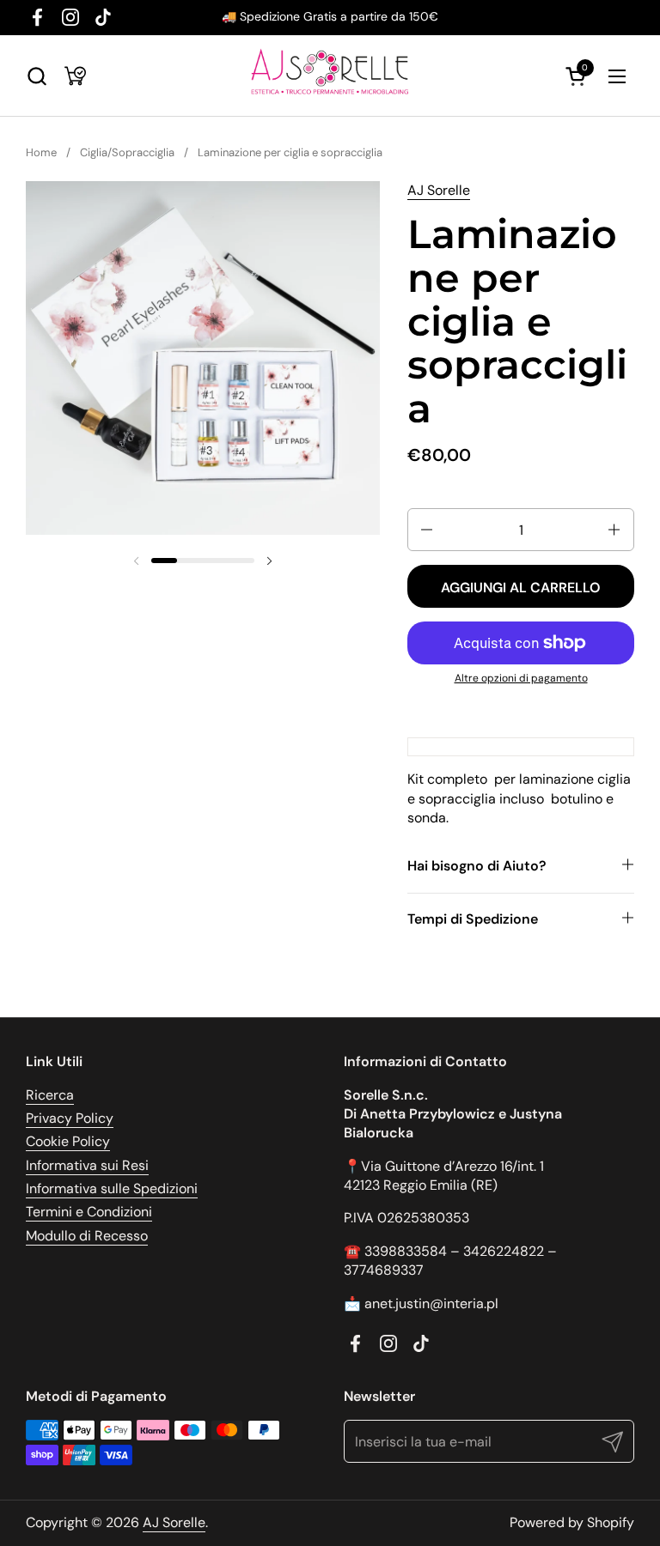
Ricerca (50, 1095)
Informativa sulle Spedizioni (112, 1188)
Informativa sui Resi (87, 1165)
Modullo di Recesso (87, 1236)
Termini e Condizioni (89, 1212)
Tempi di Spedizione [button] (472, 919)
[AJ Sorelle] (330, 76)
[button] (36, 76)
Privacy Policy (69, 1118)
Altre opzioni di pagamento (521, 678)
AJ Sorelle (438, 190)
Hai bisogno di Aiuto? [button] (477, 866)
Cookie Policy (68, 1141)
